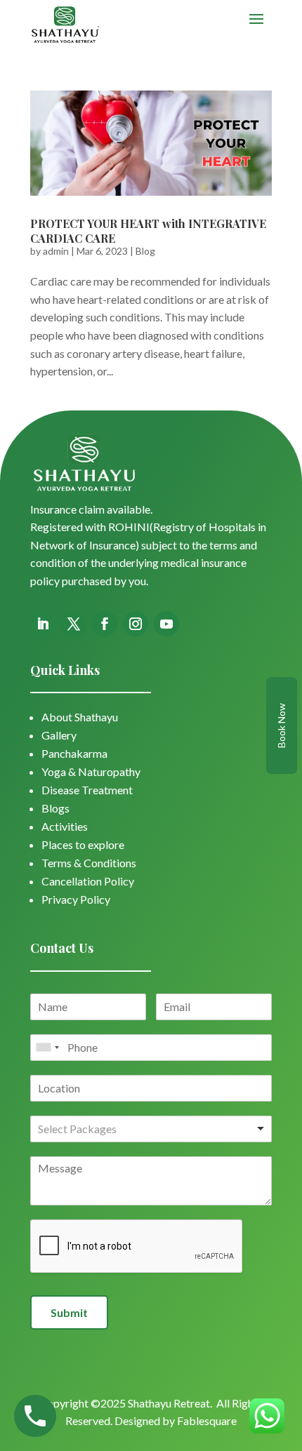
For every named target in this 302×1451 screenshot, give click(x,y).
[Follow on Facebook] (104, 623)
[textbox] (99, 1129)
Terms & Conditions (88, 862)
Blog (145, 251)
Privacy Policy (75, 899)
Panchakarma (74, 753)
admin (56, 251)
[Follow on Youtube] (166, 623)
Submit (69, 1312)
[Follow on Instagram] (135, 623)
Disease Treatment (87, 789)
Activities (64, 826)
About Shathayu (79, 716)
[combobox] (47, 1047)
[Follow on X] (73, 623)
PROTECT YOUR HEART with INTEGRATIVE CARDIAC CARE (148, 231)
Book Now (281, 725)
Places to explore (82, 844)
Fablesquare (207, 1420)
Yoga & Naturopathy (90, 771)
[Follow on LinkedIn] (42, 623)
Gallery (59, 735)
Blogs (55, 808)
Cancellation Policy (87, 881)
